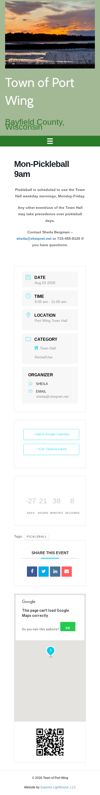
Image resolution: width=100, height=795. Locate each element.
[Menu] (50, 141)
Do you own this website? (40, 629)
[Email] (67, 571)
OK (67, 628)
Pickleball (37, 536)
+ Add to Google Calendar (51, 434)
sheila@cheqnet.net (34, 238)
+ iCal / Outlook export (51, 449)
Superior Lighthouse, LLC (58, 787)
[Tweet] (43, 571)
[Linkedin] (55, 571)
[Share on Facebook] (32, 571)
